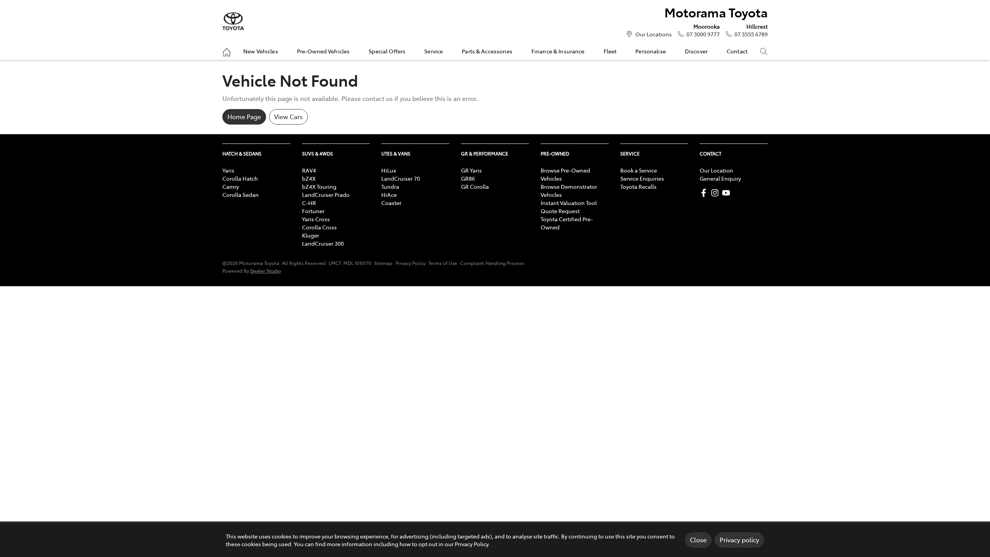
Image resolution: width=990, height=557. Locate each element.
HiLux (388, 170)
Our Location (716, 170)
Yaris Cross (316, 219)
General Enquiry (720, 178)
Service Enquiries (642, 178)
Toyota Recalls (638, 186)
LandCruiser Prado (326, 194)
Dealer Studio (265, 270)
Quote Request (560, 211)
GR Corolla (475, 186)
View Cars (288, 116)
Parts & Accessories (487, 51)
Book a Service (638, 170)
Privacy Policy (410, 263)
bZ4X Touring (319, 186)
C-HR (309, 203)
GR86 (468, 178)
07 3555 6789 (751, 34)
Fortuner (313, 211)
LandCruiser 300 (323, 243)
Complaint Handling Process (492, 263)
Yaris (228, 170)
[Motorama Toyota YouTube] (727, 193)
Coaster (391, 203)
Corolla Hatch (240, 178)
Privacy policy (739, 539)
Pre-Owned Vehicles (323, 51)
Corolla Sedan (240, 194)
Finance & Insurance (558, 51)
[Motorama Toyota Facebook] (705, 193)
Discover (696, 51)
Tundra (390, 186)
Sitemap (383, 263)
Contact (737, 51)
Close (698, 539)
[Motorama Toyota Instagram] (716, 193)
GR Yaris (471, 170)
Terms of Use (442, 263)
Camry (230, 186)
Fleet (610, 51)
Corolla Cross (319, 227)
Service (433, 51)
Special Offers (387, 51)
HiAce (389, 194)
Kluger (310, 235)
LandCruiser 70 (400, 178)
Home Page (244, 116)
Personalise (650, 51)
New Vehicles (260, 51)
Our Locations (653, 34)
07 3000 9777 (703, 34)
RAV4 (309, 170)
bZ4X (309, 178)
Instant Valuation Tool (569, 203)
